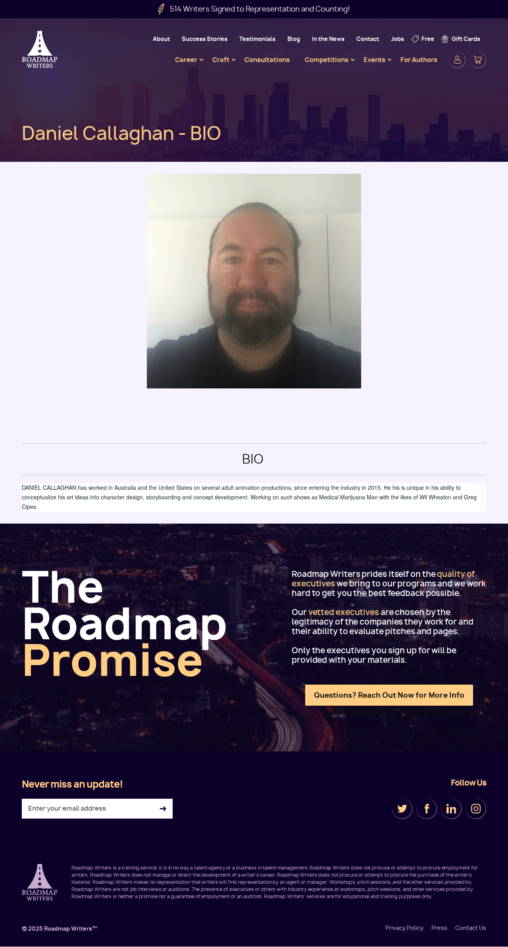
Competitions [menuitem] (326, 59)
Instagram (476, 808)
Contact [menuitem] (367, 39)
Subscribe (163, 808)
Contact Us (470, 927)
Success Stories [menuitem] (204, 39)
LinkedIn (451, 808)
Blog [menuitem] (293, 39)
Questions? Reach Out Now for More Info (389, 695)
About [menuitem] (161, 39)
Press (439, 927)
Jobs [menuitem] (397, 39)
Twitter (402, 808)
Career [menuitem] (186, 59)
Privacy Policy (404, 927)
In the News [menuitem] (328, 39)
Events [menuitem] (374, 59)
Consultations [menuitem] (267, 59)
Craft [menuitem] (220, 59)
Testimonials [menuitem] (257, 39)
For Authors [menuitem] (418, 59)
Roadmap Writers (40, 49)
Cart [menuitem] (478, 59)
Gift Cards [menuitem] (466, 39)
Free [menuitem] (427, 39)
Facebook (426, 808)
